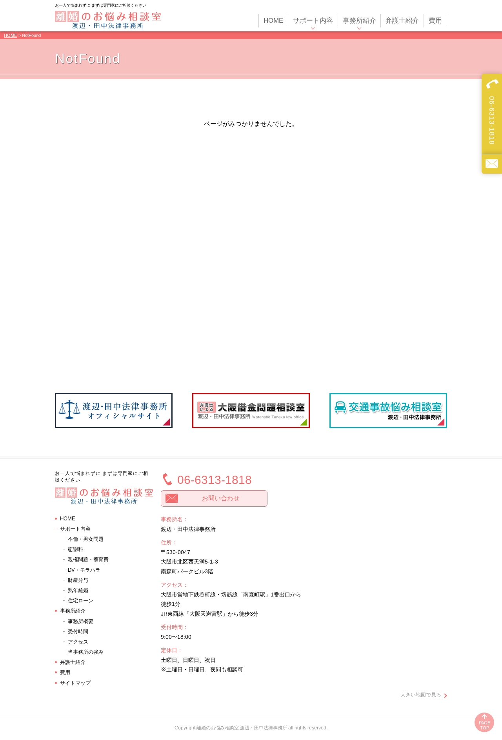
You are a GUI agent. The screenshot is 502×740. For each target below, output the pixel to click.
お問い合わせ (221, 498)
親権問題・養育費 (88, 559)
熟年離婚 (78, 590)
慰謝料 (75, 549)
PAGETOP (484, 725)
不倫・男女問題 (86, 539)
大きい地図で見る (420, 695)
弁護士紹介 (72, 662)
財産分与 (78, 580)
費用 (65, 672)
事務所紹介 (72, 611)
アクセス (78, 642)
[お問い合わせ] (492, 164)
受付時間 (78, 632)
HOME (10, 35)
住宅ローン (80, 601)
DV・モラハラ (84, 570)
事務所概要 (80, 621)
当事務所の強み (86, 652)
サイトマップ (75, 683)
